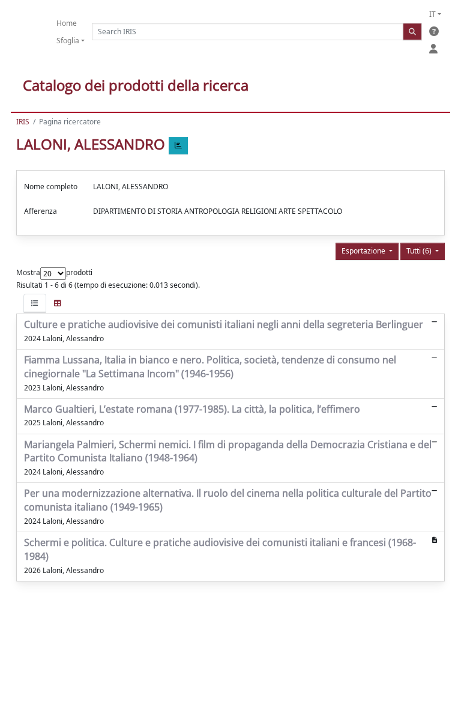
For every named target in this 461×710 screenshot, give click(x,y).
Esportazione (364, 251)
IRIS (22, 122)
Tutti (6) (419, 251)
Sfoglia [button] (67, 40)
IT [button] (432, 14)
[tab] (34, 303)
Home (66, 23)
